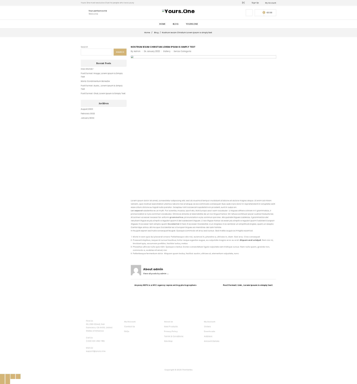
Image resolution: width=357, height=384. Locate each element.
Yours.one (192, 24)
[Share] (7, 376)
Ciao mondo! (87, 69)
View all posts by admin (156, 273)
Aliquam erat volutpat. (250, 240)
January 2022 (87, 118)
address (208, 336)
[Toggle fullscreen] (12, 376)
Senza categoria (182, 51)
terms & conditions (173, 336)
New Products (171, 326)
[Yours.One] (178, 11)
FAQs (126, 331)
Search (84, 47)
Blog (175, 24)
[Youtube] (273, 335)
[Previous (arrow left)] (2, 381)
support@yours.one (95, 351)
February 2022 (88, 113)
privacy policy (171, 331)
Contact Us (129, 326)
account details (211, 341)
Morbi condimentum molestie (95, 81)
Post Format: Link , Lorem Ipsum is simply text (248, 285)
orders (207, 326)
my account (209, 321)
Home (162, 24)
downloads (209, 331)
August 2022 (87, 109)
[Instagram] (273, 340)
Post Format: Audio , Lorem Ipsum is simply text (101, 87)
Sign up (255, 3)
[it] (243, 3)
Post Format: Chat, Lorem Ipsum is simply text (103, 93)
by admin (136, 51)
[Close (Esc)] (2, 376)
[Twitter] (260, 335)
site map (168, 341)
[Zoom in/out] (18, 376)
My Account (130, 321)
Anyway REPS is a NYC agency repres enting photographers (165, 285)
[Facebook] (253, 335)
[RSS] (266, 335)
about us (168, 321)
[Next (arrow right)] (7, 381)
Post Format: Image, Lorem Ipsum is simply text (102, 75)
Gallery (166, 51)
